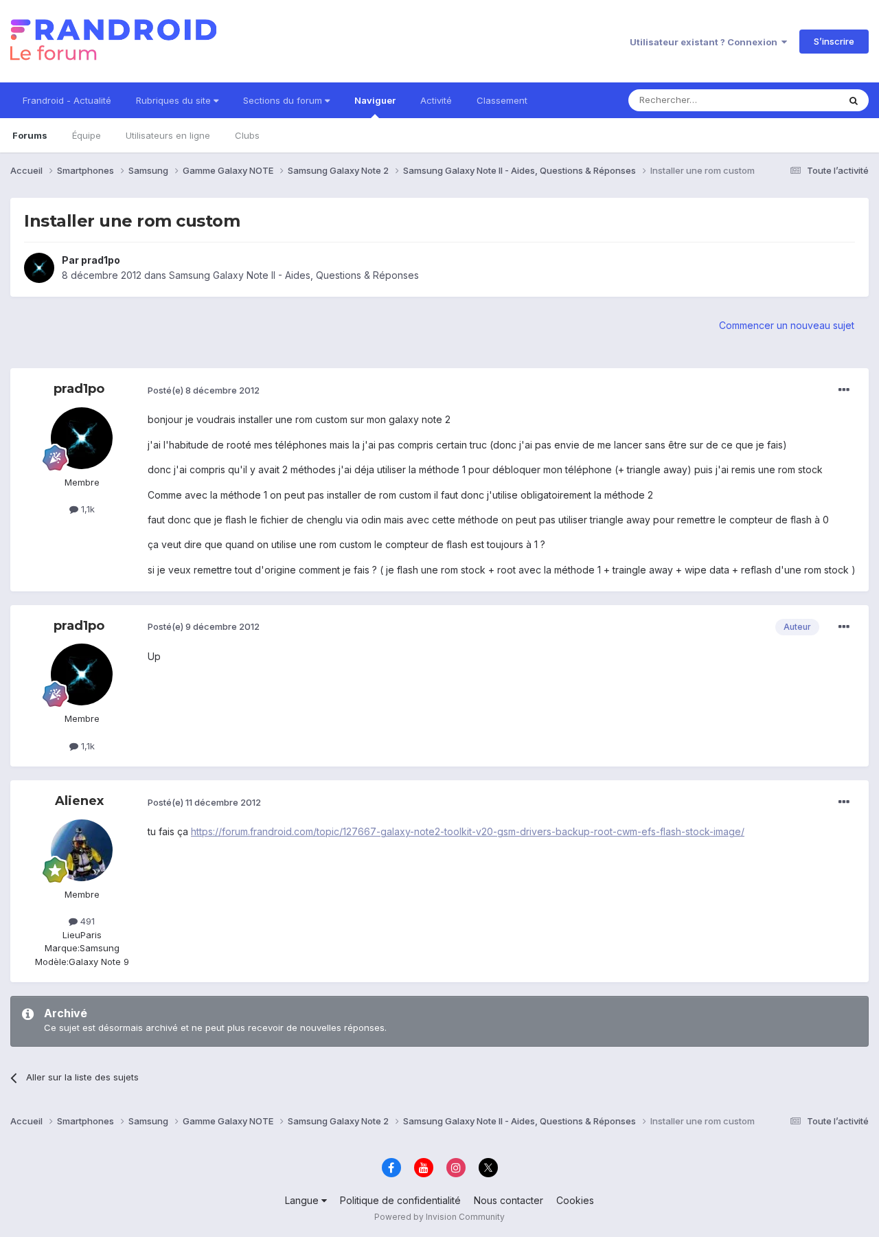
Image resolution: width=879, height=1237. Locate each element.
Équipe (86, 135)
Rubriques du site (175, 100)
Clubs (247, 135)
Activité (436, 100)
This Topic (798, 100)
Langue (303, 1200)
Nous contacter (508, 1200)
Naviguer (375, 100)
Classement (502, 100)
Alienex (79, 800)
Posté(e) (204, 390)
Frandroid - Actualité (67, 100)
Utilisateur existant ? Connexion (705, 41)
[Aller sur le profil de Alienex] (82, 850)
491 (86, 921)
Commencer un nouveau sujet (786, 325)
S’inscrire (834, 41)
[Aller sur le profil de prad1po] (39, 268)
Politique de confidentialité (400, 1200)
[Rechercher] (853, 100)
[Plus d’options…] (844, 390)
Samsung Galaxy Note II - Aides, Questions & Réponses (294, 275)
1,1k (86, 508)
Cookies (575, 1200)
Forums (29, 135)
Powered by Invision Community (439, 1217)
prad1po (100, 260)
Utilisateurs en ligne (168, 135)
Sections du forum (284, 100)
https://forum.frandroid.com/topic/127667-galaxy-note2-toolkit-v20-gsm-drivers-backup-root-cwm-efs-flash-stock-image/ (467, 831)
